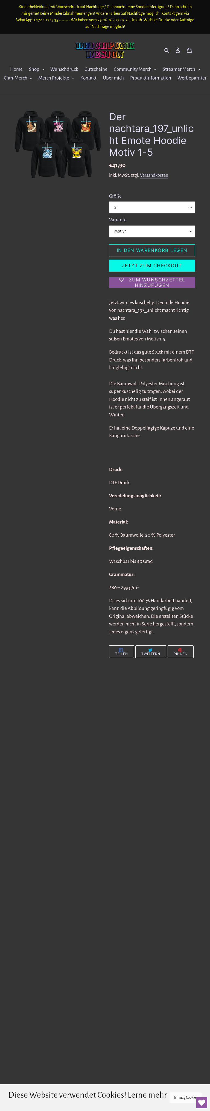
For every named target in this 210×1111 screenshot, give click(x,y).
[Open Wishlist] (201, 1102)
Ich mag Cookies (185, 1098)
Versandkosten (154, 175)
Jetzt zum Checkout (152, 265)
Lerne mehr (147, 1095)
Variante (118, 219)
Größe (115, 196)
